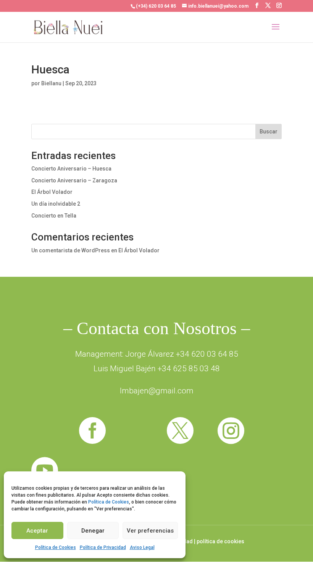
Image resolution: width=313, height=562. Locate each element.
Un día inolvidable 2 (55, 204)
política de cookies (220, 541)
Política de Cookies (108, 502)
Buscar (269, 131)
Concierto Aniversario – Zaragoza (74, 180)
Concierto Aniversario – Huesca (71, 169)
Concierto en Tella (53, 216)
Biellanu (51, 83)
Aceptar (37, 530)
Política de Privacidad (103, 547)
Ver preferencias (150, 530)
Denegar (93, 530)
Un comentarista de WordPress (70, 250)
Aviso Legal (142, 547)
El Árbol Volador (52, 192)
